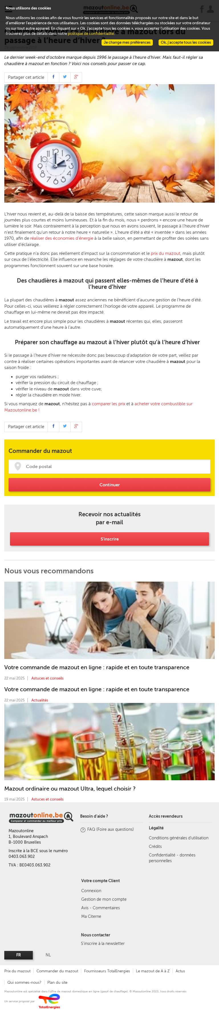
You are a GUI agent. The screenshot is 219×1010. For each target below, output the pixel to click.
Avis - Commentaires (100, 908)
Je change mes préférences (127, 42)
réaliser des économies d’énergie (61, 238)
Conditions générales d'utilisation (178, 838)
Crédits (155, 846)
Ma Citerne (91, 916)
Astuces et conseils (47, 678)
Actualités (39, 700)
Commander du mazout (57, 971)
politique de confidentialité (91, 33)
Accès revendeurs (165, 816)
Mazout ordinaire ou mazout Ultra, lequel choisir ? (70, 788)
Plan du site (57, 982)
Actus (180, 971)
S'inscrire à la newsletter (103, 943)
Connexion (91, 890)
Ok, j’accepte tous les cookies (186, 42)
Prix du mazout (17, 971)
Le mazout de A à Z (153, 971)
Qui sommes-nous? (24, 982)
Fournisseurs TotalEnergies (107, 971)
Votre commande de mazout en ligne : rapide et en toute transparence (96, 667)
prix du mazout (165, 253)
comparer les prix (108, 403)
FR (18, 955)
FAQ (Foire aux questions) (110, 829)
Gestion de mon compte (104, 899)
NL (48, 955)
